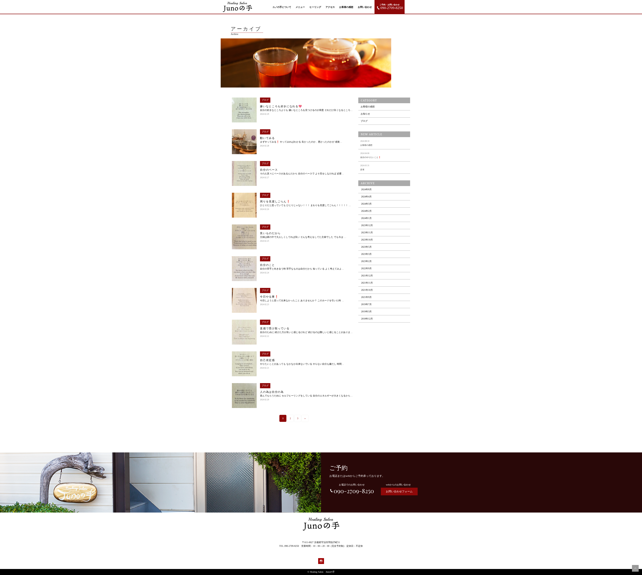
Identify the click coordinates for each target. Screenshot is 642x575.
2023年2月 (366, 261)
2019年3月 (366, 311)
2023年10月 (367, 239)
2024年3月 (366, 204)
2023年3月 (366, 254)
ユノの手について (282, 7)
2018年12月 (367, 318)
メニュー (300, 7)
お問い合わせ (365, 7)
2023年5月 (366, 247)
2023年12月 (367, 225)
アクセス (330, 7)
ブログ (364, 121)
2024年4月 (366, 196)
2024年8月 (366, 189)
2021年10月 (367, 290)
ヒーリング (315, 7)
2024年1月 (366, 218)
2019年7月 (366, 304)
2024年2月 (366, 211)
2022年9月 (366, 268)
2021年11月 (367, 283)
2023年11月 (367, 232)
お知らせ (365, 114)
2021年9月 (366, 297)
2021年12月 (367, 275)
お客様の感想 (346, 7)
